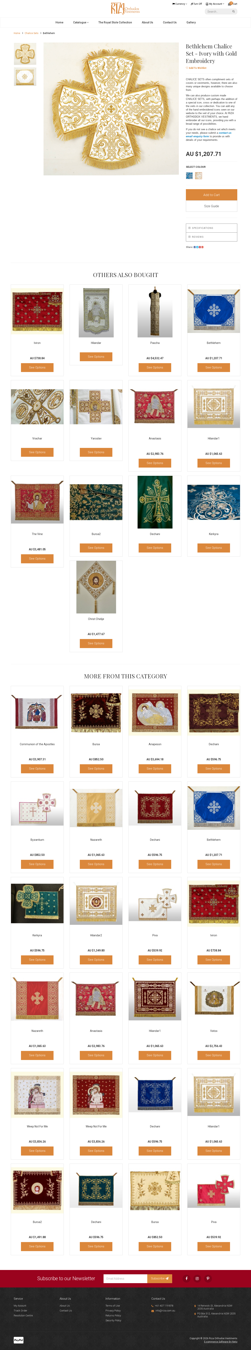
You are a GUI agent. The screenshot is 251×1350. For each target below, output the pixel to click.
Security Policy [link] (113, 1320)
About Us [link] (65, 1305)
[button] (196, 68)
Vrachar (37, 438)
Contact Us (170, 22)
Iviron (37, 342)
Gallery (191, 22)
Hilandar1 (214, 438)
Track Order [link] (20, 1310)
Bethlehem (214, 342)
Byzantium (37, 839)
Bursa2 (96, 534)
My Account (216, 3)
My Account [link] (20, 1305)
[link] (186, 1279)
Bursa (96, 744)
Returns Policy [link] (113, 1315)
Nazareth (96, 839)
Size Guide (211, 206)
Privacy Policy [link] (113, 1310)
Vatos (213, 1030)
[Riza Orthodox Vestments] (125, 8)
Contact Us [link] (66, 1310)
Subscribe (158, 1278)
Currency (180, 4)
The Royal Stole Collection (115, 22)
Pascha (155, 342)
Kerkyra (213, 534)
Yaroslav (96, 438)
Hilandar (96, 342)
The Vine (37, 534)
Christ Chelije (96, 619)
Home (59, 22)
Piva (155, 935)
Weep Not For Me (37, 1126)
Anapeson (155, 744)
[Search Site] (234, 11)
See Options (37, 367)
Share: (190, 247)
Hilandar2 (96, 935)
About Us (147, 22)
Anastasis (155, 438)
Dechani (155, 534)
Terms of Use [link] (112, 1305)
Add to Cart (211, 195)
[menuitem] (195, 247)
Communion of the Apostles (37, 744)
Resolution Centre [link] (23, 1315)
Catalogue (80, 22)
